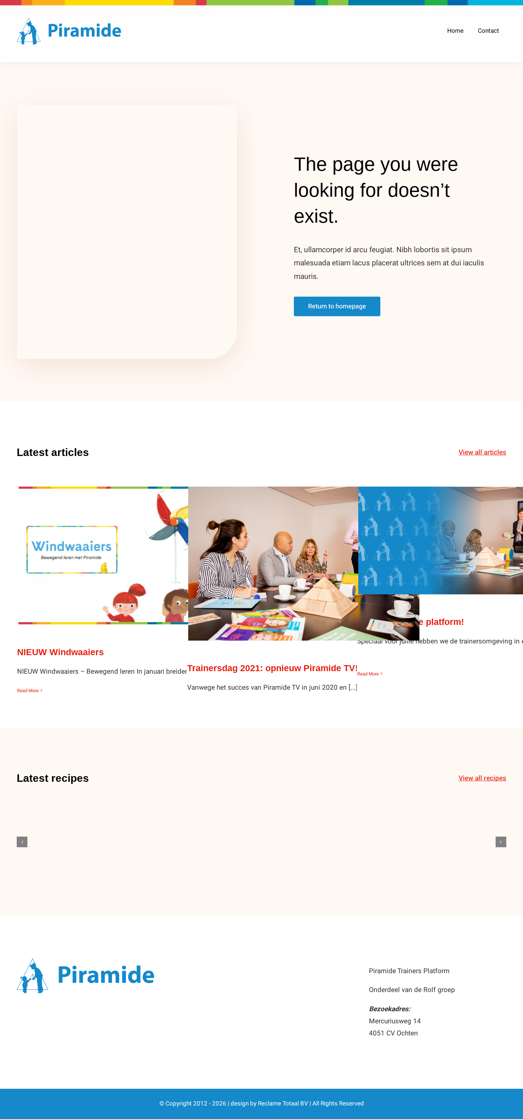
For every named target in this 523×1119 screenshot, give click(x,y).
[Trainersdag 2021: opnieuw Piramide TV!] (303, 564)
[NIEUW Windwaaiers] (133, 556)
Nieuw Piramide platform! (474, 533)
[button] (22, 842)
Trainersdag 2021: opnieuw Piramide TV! (304, 556)
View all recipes (482, 778)
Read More (28, 690)
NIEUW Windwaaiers (134, 549)
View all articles (482, 452)
